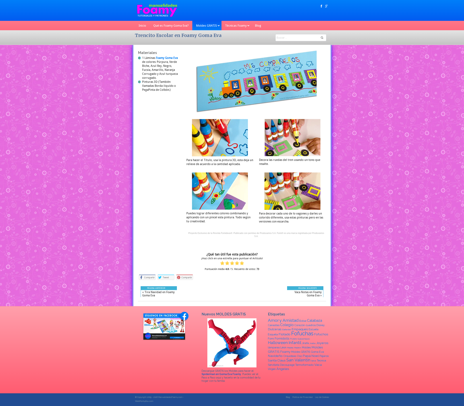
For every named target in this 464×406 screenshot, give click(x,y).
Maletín (297, 348)
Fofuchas (302, 333)
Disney (320, 325)
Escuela (313, 329)
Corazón (299, 325)
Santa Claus (277, 360)
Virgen (272, 368)
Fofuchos (321, 334)
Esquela (273, 334)
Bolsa (302, 320)
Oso (299, 355)
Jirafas (313, 343)
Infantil (295, 342)
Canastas (273, 325)
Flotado (284, 334)
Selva (313, 361)
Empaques (300, 329)
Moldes (306, 347)
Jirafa (305, 343)
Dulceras (274, 329)
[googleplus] (326, 6)
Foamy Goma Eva (166, 58)
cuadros (311, 325)
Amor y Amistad (283, 320)
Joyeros (322, 343)
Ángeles (282, 369)
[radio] (222, 263)
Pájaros (324, 355)
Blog (288, 397)
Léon (283, 347)
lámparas (274, 347)
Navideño (275, 356)
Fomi (271, 338)
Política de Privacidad (302, 397)
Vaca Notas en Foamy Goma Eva (308, 293)
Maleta (290, 348)
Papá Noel (311, 356)
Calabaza (314, 320)
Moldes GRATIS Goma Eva (307, 351)
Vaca (318, 365)
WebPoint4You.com (144, 401)
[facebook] (321, 6)
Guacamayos (304, 339)
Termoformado (304, 364)
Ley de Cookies (322, 397)
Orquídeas (289, 355)
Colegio (287, 325)
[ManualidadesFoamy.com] (157, 10)
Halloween (278, 342)
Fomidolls (282, 338)
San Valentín (298, 359)
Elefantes (286, 329)
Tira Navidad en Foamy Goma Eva (158, 293)
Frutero (293, 339)
